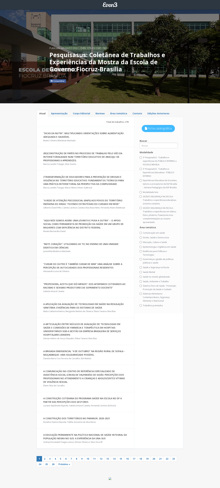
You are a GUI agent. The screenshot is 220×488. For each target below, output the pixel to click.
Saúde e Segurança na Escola (156, 267)
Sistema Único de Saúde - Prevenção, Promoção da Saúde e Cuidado (160, 287)
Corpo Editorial (81, 113)
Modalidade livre (150, 192)
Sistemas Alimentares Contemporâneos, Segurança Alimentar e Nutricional (156, 297)
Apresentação (59, 113)
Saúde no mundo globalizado (156, 276)
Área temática (118, 113)
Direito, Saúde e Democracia (156, 237)
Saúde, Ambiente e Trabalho (156, 281)
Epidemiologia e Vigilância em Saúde (159, 247)
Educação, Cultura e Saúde (155, 242)
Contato (137, 113)
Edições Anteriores (158, 113)
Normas (100, 113)
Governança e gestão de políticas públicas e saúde (158, 261)
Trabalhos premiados (153, 305)
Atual (42, 113)
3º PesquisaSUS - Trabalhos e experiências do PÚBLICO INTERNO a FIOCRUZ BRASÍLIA (160, 161)
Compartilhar (59, 81)
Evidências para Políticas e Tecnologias (155, 253)
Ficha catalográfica (159, 128)
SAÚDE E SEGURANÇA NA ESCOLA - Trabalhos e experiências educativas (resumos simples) (159, 200)
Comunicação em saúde (154, 232)
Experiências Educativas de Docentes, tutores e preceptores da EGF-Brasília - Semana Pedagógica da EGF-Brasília (160, 184)
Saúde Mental (149, 272)
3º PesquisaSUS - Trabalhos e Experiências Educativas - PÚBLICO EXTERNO (158, 172)
